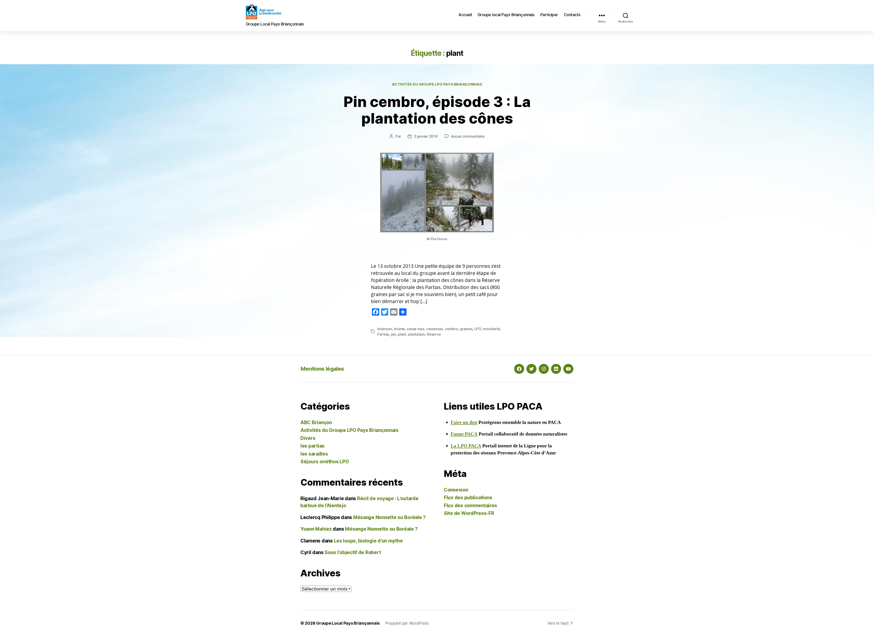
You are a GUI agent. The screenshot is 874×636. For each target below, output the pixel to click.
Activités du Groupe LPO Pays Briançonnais (437, 84)
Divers (307, 438)
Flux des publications (468, 497)
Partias (383, 334)
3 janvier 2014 (425, 136)
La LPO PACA (466, 446)
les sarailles (314, 454)
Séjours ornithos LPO (324, 461)
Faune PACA (464, 434)
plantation (416, 334)
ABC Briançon (316, 422)
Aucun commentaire (468, 136)
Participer (549, 14)
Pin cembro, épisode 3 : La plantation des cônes (437, 110)
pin (393, 334)
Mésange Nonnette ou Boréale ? (389, 517)
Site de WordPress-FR (469, 513)
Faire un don (464, 422)
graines (466, 329)
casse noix (415, 329)
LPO (477, 329)
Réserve (434, 334)
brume (399, 329)
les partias (312, 446)
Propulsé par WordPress (407, 623)
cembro (451, 329)
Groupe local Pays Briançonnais (506, 14)
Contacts (572, 14)
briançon (384, 329)
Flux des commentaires (470, 505)
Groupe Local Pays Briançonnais (348, 623)
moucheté (491, 329)
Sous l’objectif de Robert (353, 552)
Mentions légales (322, 368)
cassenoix (434, 329)
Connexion (456, 490)
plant (402, 334)
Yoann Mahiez (316, 529)
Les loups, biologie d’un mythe (368, 541)
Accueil (465, 14)
